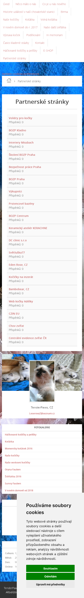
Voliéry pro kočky (20, 118)
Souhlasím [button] (50, 568)
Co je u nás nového (54, 4)
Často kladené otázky (16, 43)
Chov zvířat (16, 326)
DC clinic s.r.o (18, 240)
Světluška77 (17, 252)
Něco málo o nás (26, 4)
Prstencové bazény (21, 203)
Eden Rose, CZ (18, 265)
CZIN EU (14, 313)
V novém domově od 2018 (19, 490)
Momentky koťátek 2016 (18, 448)
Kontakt (40, 43)
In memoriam (54, 35)
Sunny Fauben (13, 483)
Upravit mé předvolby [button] (50, 584)
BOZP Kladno (17, 130)
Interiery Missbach (21, 142)
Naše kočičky (11, 19)
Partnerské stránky (14, 58)
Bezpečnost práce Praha (25, 167)
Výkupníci (15, 191)
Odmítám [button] (50, 576)
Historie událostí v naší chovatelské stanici (29, 12)
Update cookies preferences (20, 74)
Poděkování (33, 35)
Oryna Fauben (13, 469)
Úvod (6, 4)
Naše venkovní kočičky (17, 462)
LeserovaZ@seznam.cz (42, 413)
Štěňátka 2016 (13, 476)
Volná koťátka (49, 19)
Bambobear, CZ (19, 289)
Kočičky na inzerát (21, 277)
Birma (64, 12)
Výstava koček (11, 35)
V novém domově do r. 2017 (20, 27)
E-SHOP (48, 50)
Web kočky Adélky (21, 301)
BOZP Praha (17, 179)
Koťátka (29, 19)
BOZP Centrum (19, 216)
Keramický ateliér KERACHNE (28, 228)
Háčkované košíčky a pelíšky (20, 50)
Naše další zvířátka (55, 27)
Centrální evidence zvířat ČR (27, 338)
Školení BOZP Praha (22, 155)
